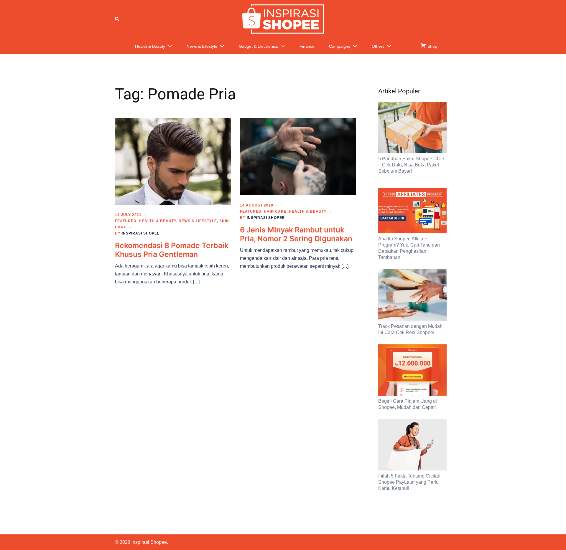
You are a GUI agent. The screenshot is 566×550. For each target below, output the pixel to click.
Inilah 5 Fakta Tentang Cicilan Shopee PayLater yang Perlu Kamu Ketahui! (409, 482)
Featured (125, 221)
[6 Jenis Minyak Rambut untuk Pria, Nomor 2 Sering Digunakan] (298, 156)
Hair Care (275, 211)
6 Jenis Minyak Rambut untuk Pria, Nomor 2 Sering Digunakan (296, 234)
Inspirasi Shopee (141, 233)
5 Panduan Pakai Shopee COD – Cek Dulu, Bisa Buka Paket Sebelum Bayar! (411, 165)
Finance (307, 46)
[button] (117, 18)
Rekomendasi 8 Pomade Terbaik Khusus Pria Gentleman (171, 250)
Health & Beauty (150, 46)
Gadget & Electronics (258, 46)
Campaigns (339, 46)
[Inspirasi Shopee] (283, 18)
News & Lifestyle (202, 46)
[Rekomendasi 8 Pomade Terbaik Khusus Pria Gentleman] (173, 160)
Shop (431, 46)
